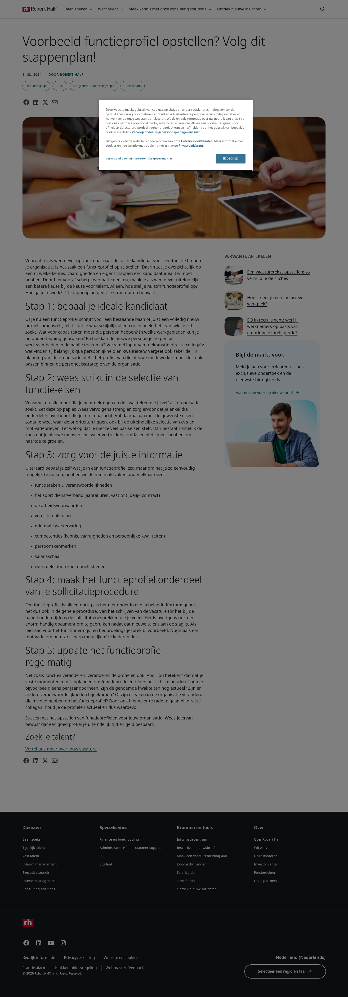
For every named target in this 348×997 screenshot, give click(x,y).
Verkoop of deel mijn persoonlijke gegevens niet (166, 132)
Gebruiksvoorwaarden (197, 141)
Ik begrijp (230, 158)
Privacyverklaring (190, 145)
